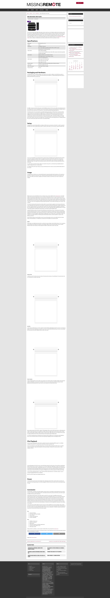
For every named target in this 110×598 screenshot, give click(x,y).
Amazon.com (56, 528)
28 (73, 68)
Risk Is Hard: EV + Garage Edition (53, 555)
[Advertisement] (76, 35)
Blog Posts (41, 9)
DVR (46, 571)
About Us (30, 566)
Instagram (30, 569)
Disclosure (79, 16)
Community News (47, 567)
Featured (32, 537)
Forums (47, 9)
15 (75, 66)
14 (73, 66)
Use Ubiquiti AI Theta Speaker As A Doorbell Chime (55, 548)
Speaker (46, 591)
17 (79, 66)
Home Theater (45, 581)
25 (81, 67)
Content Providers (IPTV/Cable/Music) (46, 569)
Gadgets (43, 573)
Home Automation (45, 580)
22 (75, 67)
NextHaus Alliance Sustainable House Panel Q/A (36, 552)
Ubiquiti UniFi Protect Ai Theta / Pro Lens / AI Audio (36, 556)
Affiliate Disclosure (32, 567)
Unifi (51, 593)
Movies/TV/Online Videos (47, 589)
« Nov (70, 69)
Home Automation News (47, 581)
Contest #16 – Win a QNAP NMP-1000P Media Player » (57, 541)
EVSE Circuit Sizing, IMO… (62, 572)
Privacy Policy (31, 570)
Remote (49, 590)
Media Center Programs (45, 585)
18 (81, 66)
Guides (37, 9)
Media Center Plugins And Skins (47, 583)
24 (79, 67)
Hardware (45, 576)
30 (77, 68)
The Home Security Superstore (73, 16)
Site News (43, 591)
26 (69, 68)
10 (79, 65)
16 (77, 66)
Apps (45, 566)
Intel (49, 582)
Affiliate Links (31, 568)
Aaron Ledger (36, 18)
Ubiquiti (49, 593)
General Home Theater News (47, 573)
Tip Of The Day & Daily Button (47, 593)
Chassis (46, 566)
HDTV (48, 576)
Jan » (72, 69)
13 (71, 66)
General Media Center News (47, 575)
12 (69, 66)
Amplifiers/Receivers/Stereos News (47, 566)
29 (75, 68)
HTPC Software (47, 582)
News (28, 9)
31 (79, 68)
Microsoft (47, 588)
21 (73, 67)
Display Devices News (46, 571)
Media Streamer (45, 587)
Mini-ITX (49, 588)
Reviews (32, 9)
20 (71, 67)
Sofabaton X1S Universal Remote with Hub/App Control (35, 548)
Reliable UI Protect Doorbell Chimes (74, 52)
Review (35, 537)
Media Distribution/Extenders (47, 586)
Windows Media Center (45, 594)
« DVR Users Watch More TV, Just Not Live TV (34, 541)
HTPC (48, 581)
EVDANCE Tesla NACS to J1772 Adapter (54, 551)
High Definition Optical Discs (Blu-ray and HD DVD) (47, 578)
